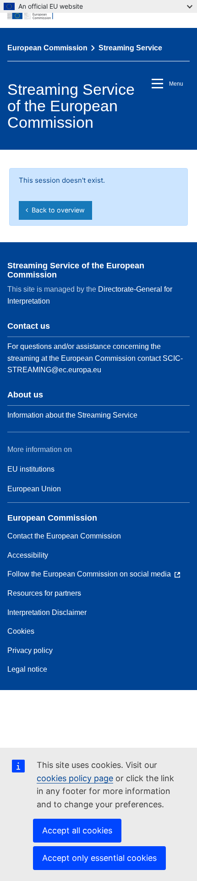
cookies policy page (75, 778)
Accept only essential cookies (99, 858)
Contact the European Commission (64, 536)
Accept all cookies (77, 830)
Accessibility (27, 555)
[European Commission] (98, 13)
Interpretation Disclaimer (47, 612)
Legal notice (27, 669)
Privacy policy (30, 650)
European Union (34, 489)
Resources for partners (44, 593)
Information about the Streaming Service (72, 415)
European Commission (47, 48)
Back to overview (56, 210)
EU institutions (31, 469)
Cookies (20, 631)
